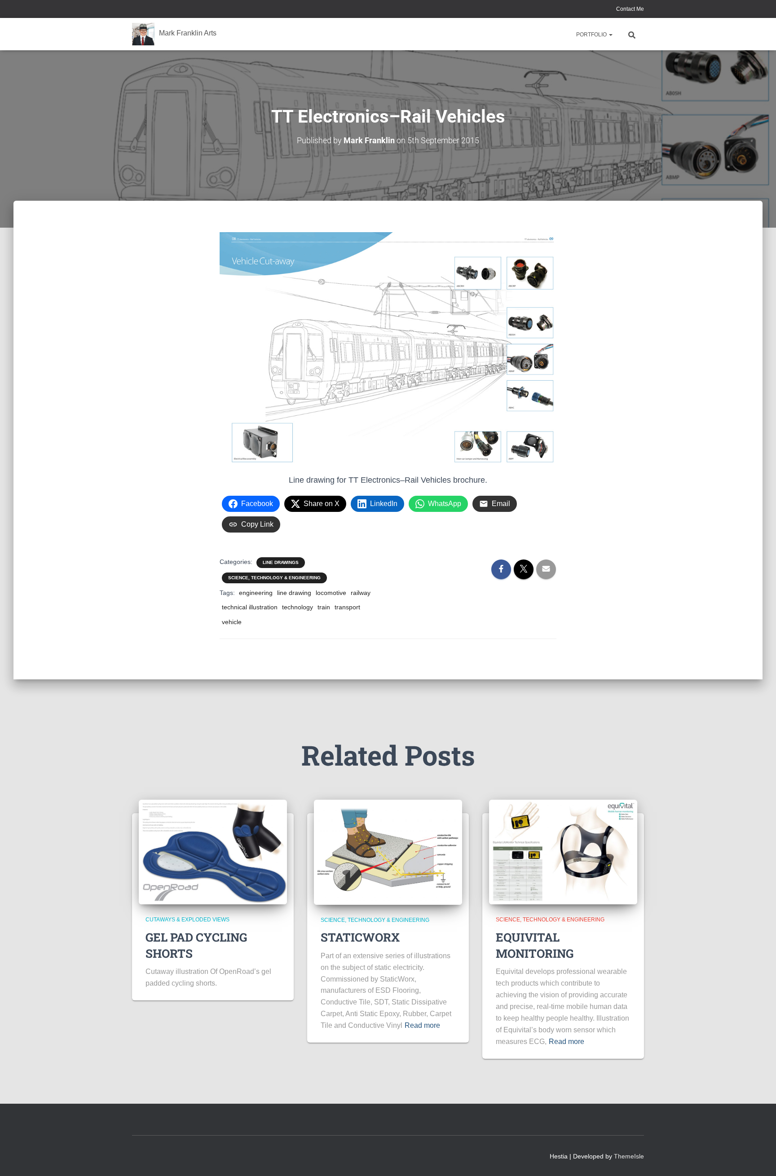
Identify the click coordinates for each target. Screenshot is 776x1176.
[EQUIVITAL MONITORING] (563, 851)
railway (360, 592)
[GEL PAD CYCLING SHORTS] (213, 851)
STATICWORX (360, 937)
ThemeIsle (629, 1156)
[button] (610, 34)
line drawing (294, 592)
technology (297, 607)
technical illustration (250, 607)
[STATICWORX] (388, 851)
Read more (422, 1025)
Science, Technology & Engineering (274, 577)
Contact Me (629, 9)
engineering (256, 592)
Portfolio (592, 34)
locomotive (331, 592)
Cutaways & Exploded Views (187, 919)
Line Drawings (281, 562)
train (323, 607)
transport (347, 607)
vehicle (232, 621)
